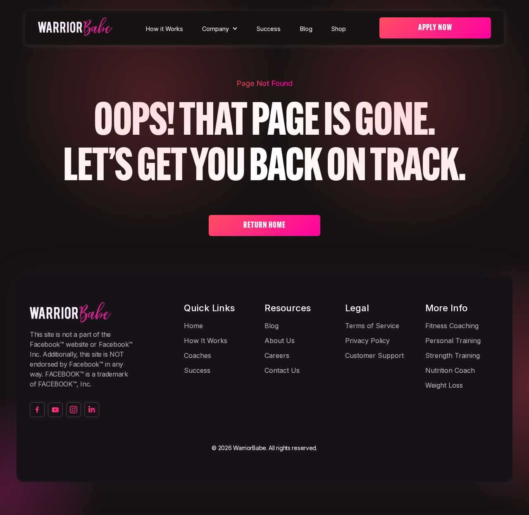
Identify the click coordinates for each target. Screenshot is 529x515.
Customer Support (374, 355)
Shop (338, 28)
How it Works (164, 28)
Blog (306, 28)
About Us (279, 340)
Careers (276, 355)
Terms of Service (372, 326)
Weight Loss (444, 385)
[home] (75, 27)
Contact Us (282, 370)
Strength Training (452, 355)
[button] (220, 29)
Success (269, 28)
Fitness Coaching (452, 326)
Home (193, 326)
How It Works (205, 340)
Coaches (197, 355)
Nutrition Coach (450, 370)
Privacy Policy (367, 340)
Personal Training (453, 340)
